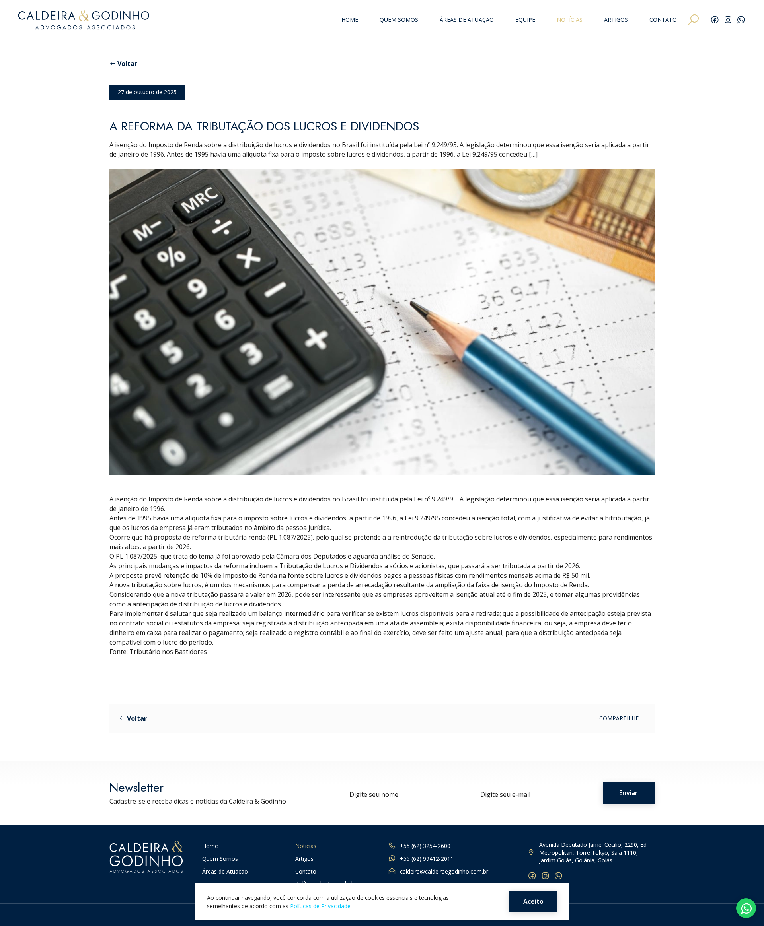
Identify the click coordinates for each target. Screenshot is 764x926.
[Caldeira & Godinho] (83, 19)
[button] (693, 20)
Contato (663, 20)
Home (349, 20)
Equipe (525, 20)
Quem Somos (399, 20)
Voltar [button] (127, 63)
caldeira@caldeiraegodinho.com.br (444, 871)
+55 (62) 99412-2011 (427, 858)
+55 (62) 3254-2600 (425, 846)
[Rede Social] (715, 20)
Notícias (570, 20)
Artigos (616, 20)
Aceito (533, 901)
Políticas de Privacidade (320, 905)
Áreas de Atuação (467, 20)
